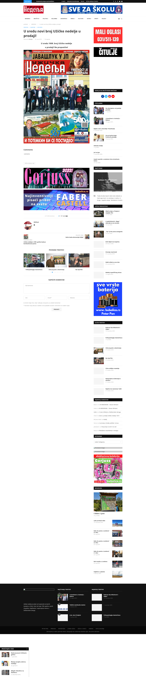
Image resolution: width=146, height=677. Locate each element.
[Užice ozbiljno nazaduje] (79, 260)
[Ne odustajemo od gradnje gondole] (99, 110)
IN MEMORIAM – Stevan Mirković (109, 404)
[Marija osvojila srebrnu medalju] (5, 663)
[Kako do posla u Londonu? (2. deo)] (117, 543)
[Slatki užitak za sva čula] (99, 264)
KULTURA (80, 18)
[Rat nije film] (56, 260)
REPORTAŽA (61, 628)
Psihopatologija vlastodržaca (114, 338)
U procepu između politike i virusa (109, 423)
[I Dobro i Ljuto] (108, 502)
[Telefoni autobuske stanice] (63, 607)
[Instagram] (117, 1)
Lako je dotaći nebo (99, 520)
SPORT (96, 18)
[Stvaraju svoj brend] (99, 254)
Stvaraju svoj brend (111, 252)
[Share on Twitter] (63, 216)
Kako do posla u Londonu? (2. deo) (101, 542)
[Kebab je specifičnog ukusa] (99, 275)
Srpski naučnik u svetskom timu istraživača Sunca (106, 160)
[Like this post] (59, 216)
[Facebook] (113, 1)
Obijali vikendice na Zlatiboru (17, 671)
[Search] (121, 18)
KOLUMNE (54, 18)
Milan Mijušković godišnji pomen (45, 1)
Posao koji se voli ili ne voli (109, 427)
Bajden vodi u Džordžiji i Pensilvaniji (104, 128)
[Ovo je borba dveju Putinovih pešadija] (99, 138)
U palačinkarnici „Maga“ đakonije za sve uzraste (113, 222)
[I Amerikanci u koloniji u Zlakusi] (99, 121)
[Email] (121, 1)
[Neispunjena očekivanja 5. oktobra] (99, 381)
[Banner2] (108, 451)
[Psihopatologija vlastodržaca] (99, 340)
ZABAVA (91, 628)
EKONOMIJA (64, 18)
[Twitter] (115, 1)
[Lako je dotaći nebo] (117, 523)
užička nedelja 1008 (29, 163)
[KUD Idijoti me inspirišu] (99, 244)
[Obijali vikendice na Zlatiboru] (5, 672)
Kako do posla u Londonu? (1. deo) (101, 552)
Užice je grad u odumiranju (34, 269)
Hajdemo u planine (99, 572)
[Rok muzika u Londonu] (117, 564)
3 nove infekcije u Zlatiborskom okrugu (110, 412)
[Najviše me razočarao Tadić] (99, 391)
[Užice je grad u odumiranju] (34, 260)
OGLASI (82, 1)
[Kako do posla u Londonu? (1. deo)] (117, 553)
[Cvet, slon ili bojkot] (63, 617)
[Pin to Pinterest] (65, 216)
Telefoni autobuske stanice (77, 605)
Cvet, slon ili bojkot (75, 615)
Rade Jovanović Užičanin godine (19, 653)
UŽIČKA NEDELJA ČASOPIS (92, 1)
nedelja (31, 39)
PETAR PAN (45, 628)
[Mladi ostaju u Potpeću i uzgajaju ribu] (99, 213)
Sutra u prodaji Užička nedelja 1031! (109, 416)
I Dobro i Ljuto (99, 513)
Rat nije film (56, 269)
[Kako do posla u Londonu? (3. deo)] (117, 533)
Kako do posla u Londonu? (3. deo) (101, 531)
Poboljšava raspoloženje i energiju (108, 430)
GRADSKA (27, 18)
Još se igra (97, 152)
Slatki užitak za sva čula (112, 262)
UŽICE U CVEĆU (82, 628)
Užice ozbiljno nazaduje (79, 269)
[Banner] (108, 469)
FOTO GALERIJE (100, 628)
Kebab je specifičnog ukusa (113, 272)
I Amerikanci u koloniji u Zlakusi (113, 119)
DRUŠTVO (36, 18)
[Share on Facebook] (61, 216)
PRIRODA (53, 628)
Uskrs (95, 412)
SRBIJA (72, 18)
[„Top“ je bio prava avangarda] (99, 234)
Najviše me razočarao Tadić (114, 389)
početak (26, 24)
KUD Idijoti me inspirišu (112, 242)
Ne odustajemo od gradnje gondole (113, 109)
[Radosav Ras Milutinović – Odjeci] (99, 330)
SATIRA (89, 18)
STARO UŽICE (71, 628)
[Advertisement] (108, 74)
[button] (33, 1)
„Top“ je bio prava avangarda (114, 231)
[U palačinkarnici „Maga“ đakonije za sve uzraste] (99, 224)
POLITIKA (45, 18)
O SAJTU (63, 1)
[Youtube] (119, 1)
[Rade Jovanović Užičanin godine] (5, 654)
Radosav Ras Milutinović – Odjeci (108, 181)
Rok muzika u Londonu (100, 561)
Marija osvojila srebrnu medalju (18, 662)
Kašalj (105, 419)
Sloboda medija (98, 145)
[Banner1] (108, 448)
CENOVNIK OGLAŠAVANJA (73, 1)
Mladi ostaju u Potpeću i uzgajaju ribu (113, 212)
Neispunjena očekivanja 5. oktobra (113, 379)
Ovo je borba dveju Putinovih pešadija (111, 136)
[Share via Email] (66, 216)
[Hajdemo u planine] (117, 574)
